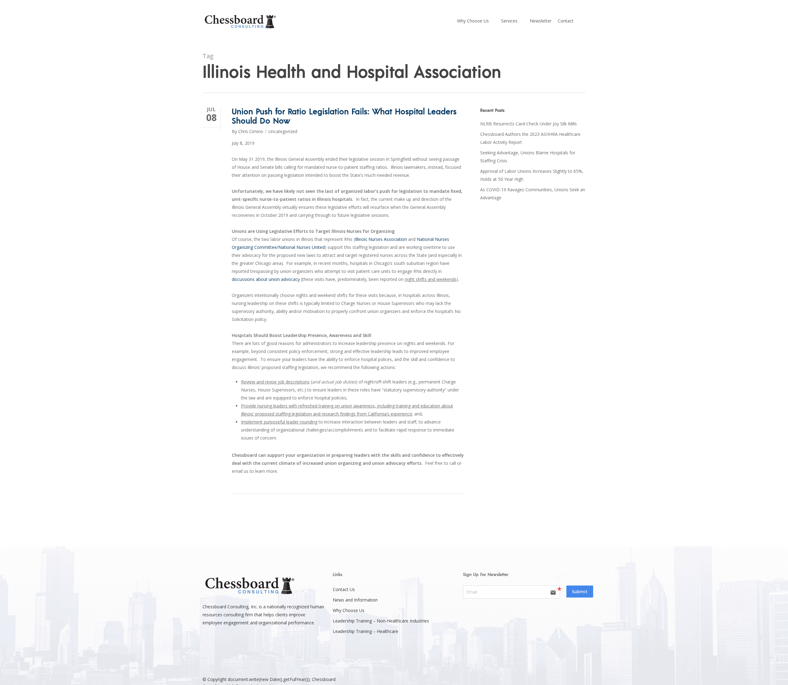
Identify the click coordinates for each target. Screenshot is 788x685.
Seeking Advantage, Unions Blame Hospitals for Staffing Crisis (527, 157)
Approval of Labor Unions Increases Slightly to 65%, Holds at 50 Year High (531, 175)
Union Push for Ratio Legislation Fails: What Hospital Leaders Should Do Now (344, 115)
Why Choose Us (348, 610)
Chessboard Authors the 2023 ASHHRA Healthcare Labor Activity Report (530, 138)
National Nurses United (301, 247)
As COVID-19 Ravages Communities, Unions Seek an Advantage (532, 194)
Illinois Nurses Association (381, 239)
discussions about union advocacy (266, 279)
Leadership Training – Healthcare (365, 631)
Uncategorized (282, 131)
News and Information (355, 600)
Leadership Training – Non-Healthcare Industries (381, 621)
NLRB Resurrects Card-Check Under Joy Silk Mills (528, 124)
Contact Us (344, 589)
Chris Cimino (250, 131)
